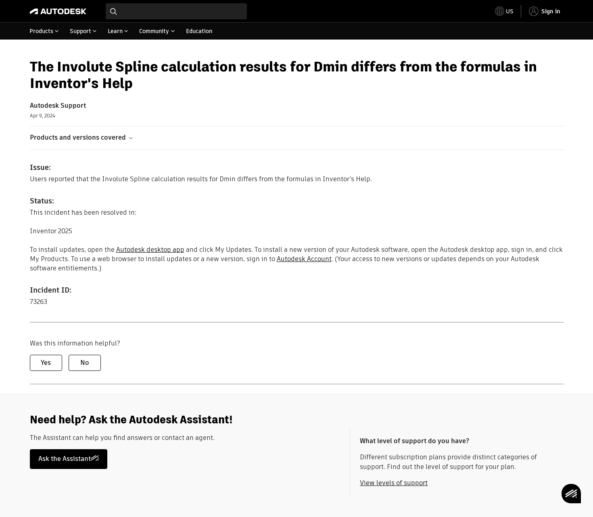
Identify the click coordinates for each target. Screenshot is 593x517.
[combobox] (176, 11)
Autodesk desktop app (150, 249)
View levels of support (394, 483)
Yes (46, 362)
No (84, 362)
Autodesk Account (304, 259)
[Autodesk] (58, 11)
